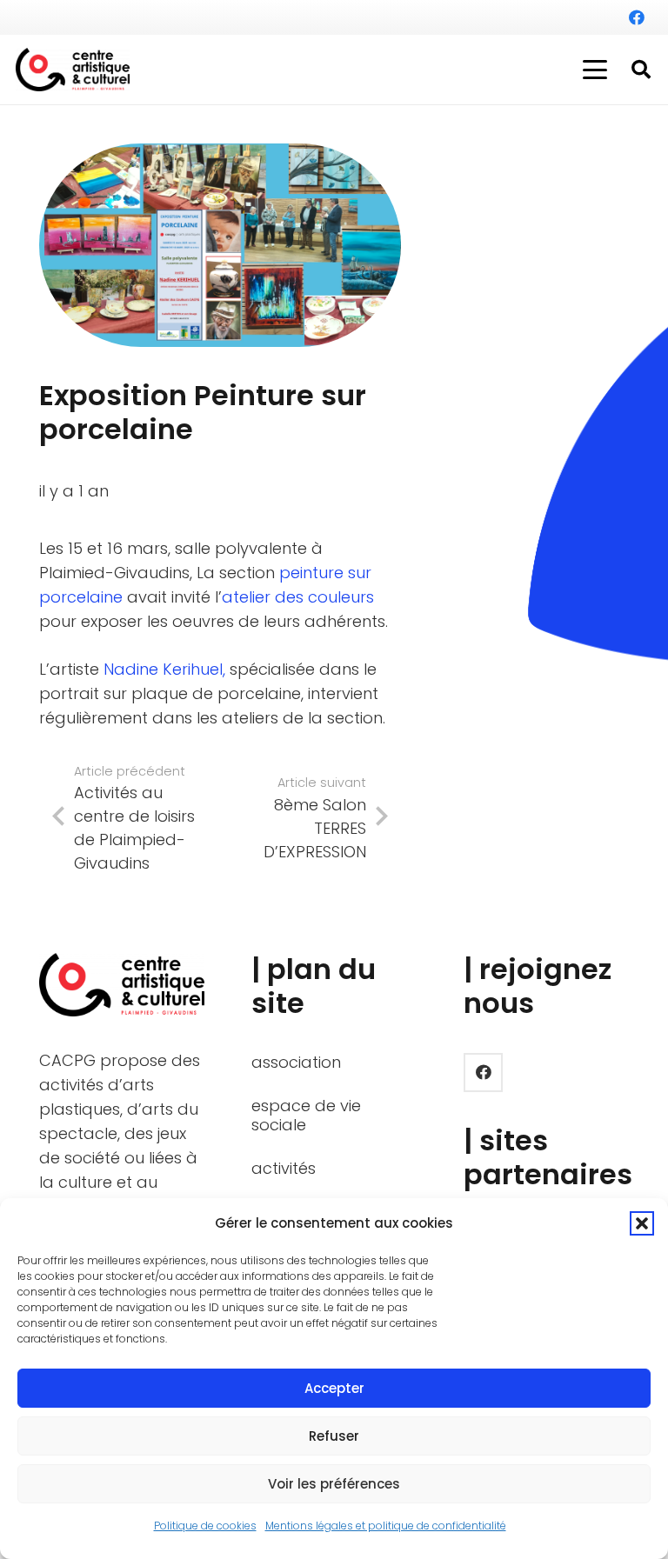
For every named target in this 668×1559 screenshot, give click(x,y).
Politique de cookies (205, 1525)
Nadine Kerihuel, (164, 669)
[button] (642, 1223)
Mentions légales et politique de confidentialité (385, 1525)
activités (283, 1168)
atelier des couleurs (298, 597)
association (296, 1062)
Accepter (334, 1388)
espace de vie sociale (306, 1115)
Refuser (334, 1436)
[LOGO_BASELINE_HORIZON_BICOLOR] (73, 69)
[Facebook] (636, 17)
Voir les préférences (334, 1484)
